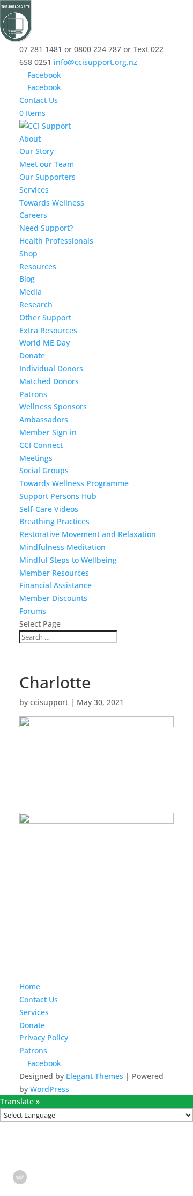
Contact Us (38, 100)
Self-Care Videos (48, 509)
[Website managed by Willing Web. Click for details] (20, 1177)
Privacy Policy (43, 1037)
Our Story (36, 151)
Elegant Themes (94, 1076)
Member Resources (54, 573)
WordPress (49, 1089)
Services (34, 190)
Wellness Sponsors (53, 406)
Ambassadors (43, 419)
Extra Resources (48, 330)
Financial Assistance (55, 585)
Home (29, 986)
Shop (28, 253)
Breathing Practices (54, 521)
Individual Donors (51, 368)
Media (30, 292)
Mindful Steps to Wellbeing (68, 560)
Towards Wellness (51, 202)
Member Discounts (53, 598)
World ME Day (44, 342)
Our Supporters (47, 177)
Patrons (33, 394)
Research (36, 304)
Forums (32, 611)
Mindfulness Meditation (62, 547)
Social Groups (44, 470)
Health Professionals (56, 241)
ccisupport (49, 702)
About (30, 139)
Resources (37, 266)
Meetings (36, 458)
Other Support (45, 317)
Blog (27, 279)
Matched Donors (49, 381)
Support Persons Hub (57, 496)
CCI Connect (41, 445)
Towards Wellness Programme (74, 483)
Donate (32, 355)
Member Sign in (48, 432)
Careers (33, 215)
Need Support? (46, 228)
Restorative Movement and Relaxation (87, 534)
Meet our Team (46, 164)
